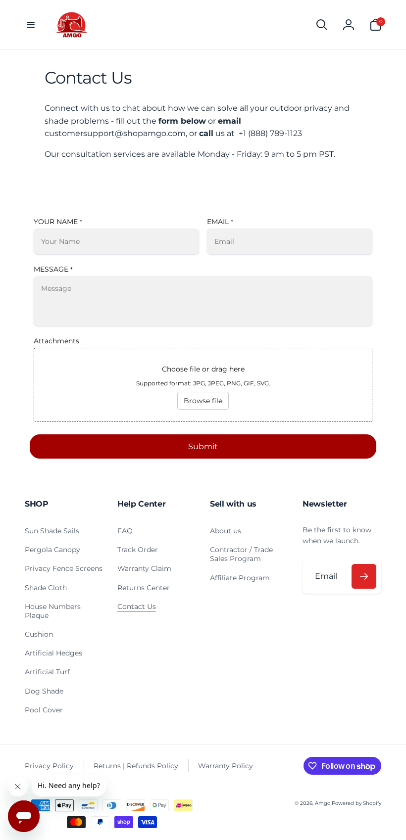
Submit (203, 446)
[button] (31, 25)
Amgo (322, 803)
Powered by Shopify (356, 803)
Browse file (203, 400)
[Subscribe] (364, 576)
